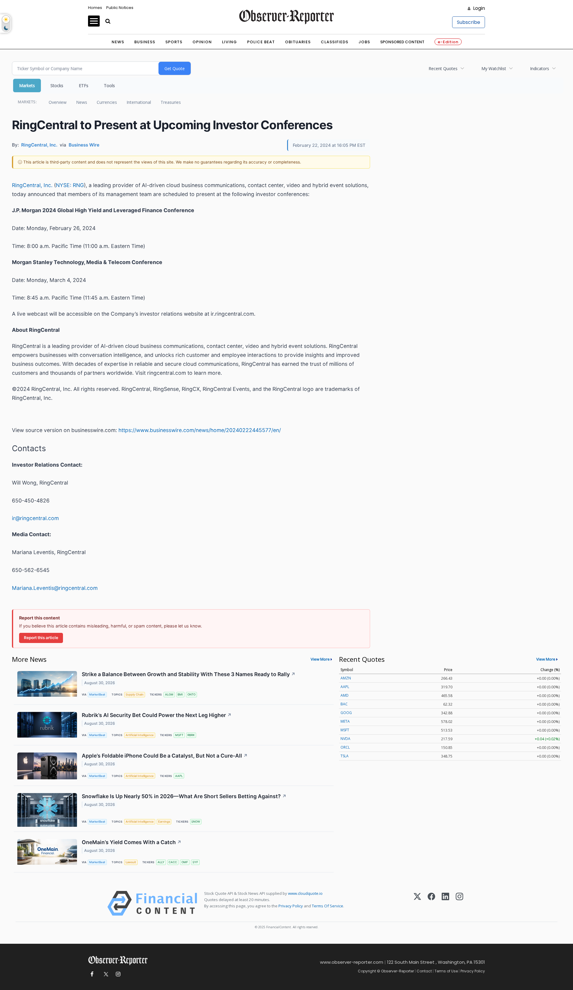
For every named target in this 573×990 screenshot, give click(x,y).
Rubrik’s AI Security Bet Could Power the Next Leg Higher (157, 715)
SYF (195, 862)
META (345, 721)
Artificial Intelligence (140, 735)
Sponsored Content (402, 42)
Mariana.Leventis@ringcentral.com (55, 588)
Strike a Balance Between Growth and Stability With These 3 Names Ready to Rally (188, 674)
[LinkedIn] (445, 903)
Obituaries (298, 42)
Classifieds (334, 42)
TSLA (345, 755)
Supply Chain (135, 694)
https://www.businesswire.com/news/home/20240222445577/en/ (199, 430)
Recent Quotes (443, 68)
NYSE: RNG (70, 185)
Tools (109, 85)
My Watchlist (493, 68)
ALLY (161, 862)
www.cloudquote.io (305, 893)
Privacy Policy (290, 906)
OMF (184, 862)
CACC (173, 862)
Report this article (41, 637)
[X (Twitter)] (417, 903)
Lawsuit (131, 862)
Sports (173, 42)
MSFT (179, 735)
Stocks (56, 85)
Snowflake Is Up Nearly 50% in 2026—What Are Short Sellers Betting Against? (184, 796)
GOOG (346, 712)
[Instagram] (459, 903)
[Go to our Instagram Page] (118, 974)
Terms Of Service (327, 906)
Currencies (107, 102)
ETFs (83, 85)
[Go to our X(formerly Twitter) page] (105, 974)
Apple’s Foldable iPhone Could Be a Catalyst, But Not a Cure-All (165, 755)
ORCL (345, 747)
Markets (27, 85)
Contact (424, 971)
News (118, 42)
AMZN (346, 678)
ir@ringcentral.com (35, 518)
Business (144, 42)
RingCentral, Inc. (32, 185)
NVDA (345, 738)
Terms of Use (446, 971)
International (139, 102)
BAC (344, 704)
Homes (95, 7)
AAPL (179, 776)
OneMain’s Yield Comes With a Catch (131, 842)
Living (229, 42)
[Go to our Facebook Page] (92, 974)
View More (320, 659)
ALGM (169, 694)
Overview (58, 102)
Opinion (202, 42)
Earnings (164, 821)
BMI (180, 694)
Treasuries (171, 102)
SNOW (195, 821)
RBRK (191, 735)
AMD (345, 695)
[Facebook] (431, 903)
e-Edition (448, 42)
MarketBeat (97, 694)
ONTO (191, 694)
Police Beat (261, 42)
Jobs (364, 42)
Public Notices (119, 7)
